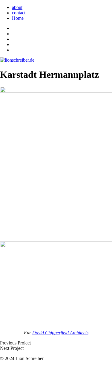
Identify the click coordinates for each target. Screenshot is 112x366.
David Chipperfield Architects (60, 332)
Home (18, 18)
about (17, 7)
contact (18, 12)
